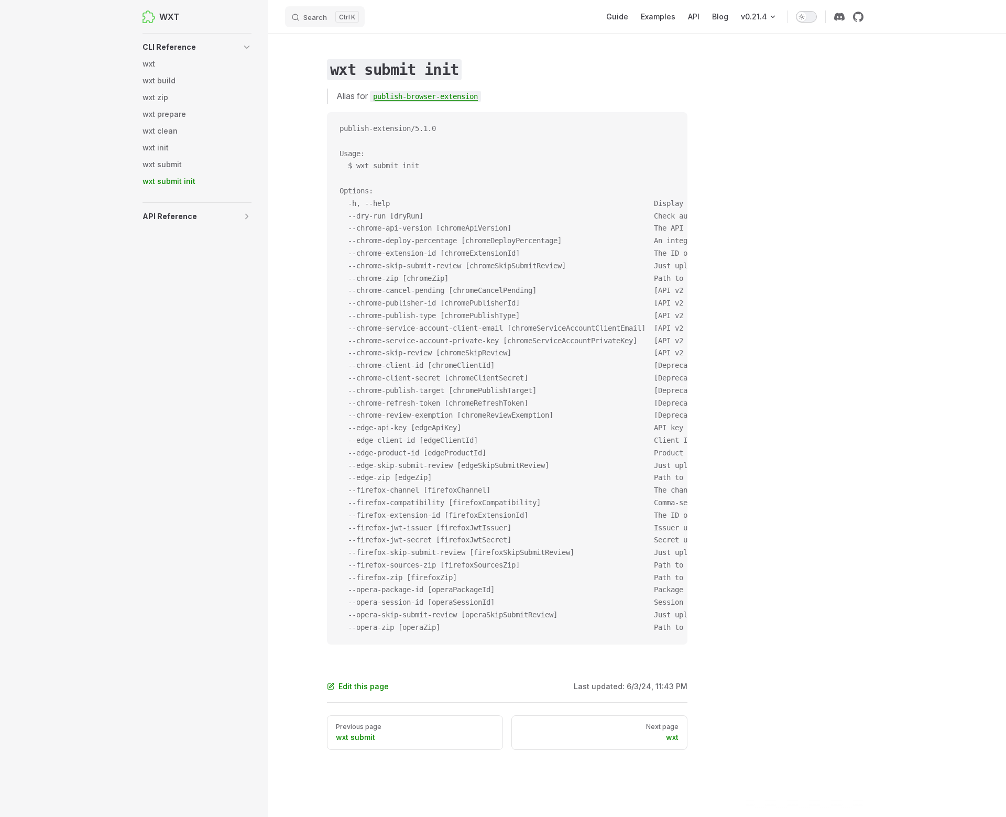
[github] (858, 16)
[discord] (839, 16)
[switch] (806, 17)
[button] (197, 47)
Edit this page (363, 686)
